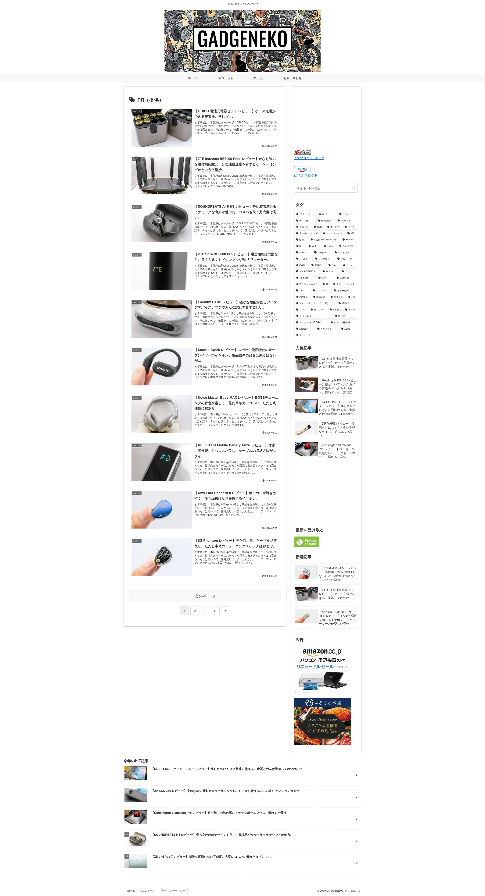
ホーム (131, 890)
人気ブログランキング (309, 158)
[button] (353, 188)
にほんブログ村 (306, 175)
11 (215, 610)
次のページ (205, 596)
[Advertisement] (326, 116)
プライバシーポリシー (172, 890)
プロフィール (147, 890)
